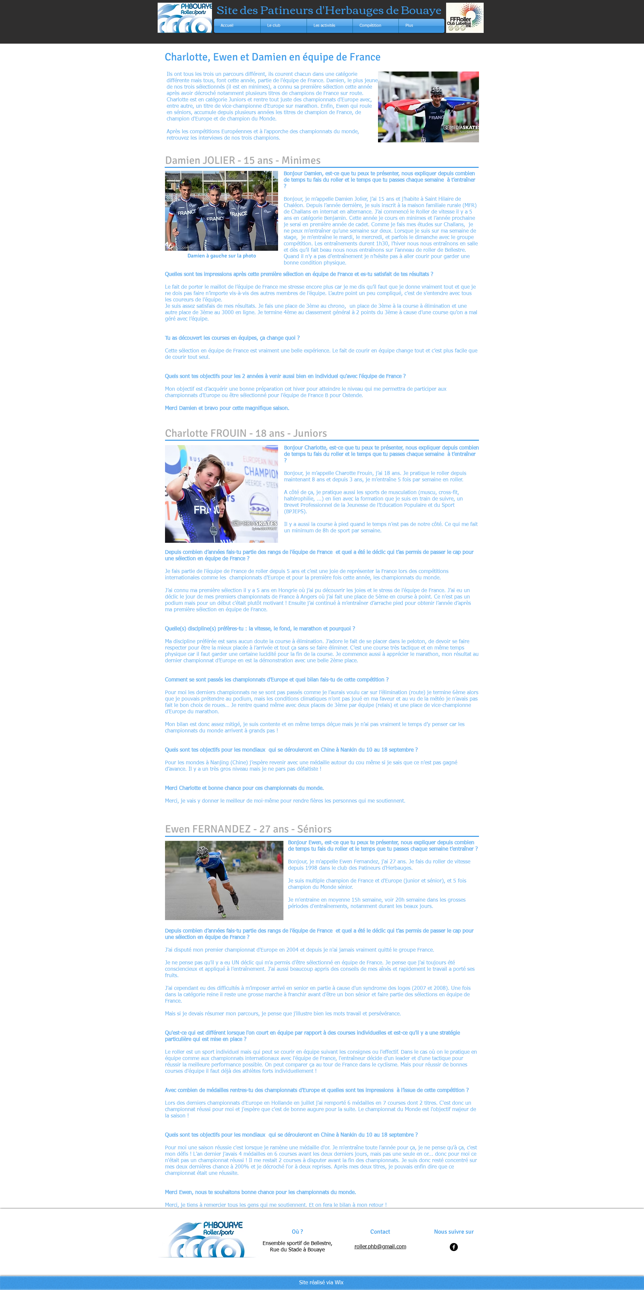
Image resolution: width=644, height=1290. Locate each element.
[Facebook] (454, 1247)
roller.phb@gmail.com (380, 1247)
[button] (284, 26)
